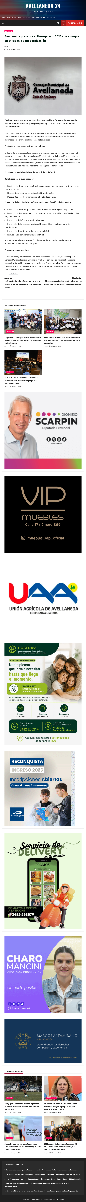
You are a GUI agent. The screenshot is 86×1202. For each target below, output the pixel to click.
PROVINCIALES (51, 1098)
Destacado (13, 273)
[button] (3, 23)
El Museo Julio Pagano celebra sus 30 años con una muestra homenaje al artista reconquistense (60, 1147)
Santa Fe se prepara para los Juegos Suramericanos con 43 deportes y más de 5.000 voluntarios (22, 1147)
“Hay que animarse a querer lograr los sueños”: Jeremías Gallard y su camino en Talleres (21, 1106)
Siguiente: (63, 281)
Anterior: (22, 283)
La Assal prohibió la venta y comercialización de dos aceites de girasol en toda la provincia (41, 1191)
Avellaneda (8, 31)
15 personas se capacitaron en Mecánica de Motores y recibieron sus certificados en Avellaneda (22, 340)
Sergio (6, 346)
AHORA (9, 1098)
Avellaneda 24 (43, 6)
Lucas (6, 46)
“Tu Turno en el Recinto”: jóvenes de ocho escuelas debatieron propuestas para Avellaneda (21, 380)
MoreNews (48, 1199)
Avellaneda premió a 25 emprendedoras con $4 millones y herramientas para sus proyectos (62, 340)
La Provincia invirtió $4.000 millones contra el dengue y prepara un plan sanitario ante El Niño (60, 1106)
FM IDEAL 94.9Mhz (75, 23)
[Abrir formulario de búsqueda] (58, 23)
